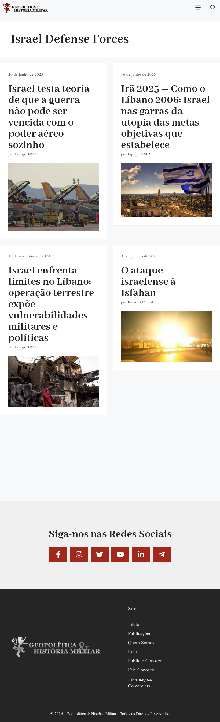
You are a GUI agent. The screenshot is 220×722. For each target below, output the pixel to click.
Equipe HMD (26, 154)
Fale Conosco (141, 669)
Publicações (139, 633)
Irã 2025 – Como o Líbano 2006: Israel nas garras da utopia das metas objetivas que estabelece (165, 117)
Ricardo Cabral (140, 302)
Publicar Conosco (145, 660)
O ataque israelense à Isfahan (148, 282)
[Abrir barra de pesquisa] (213, 8)
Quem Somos (141, 642)
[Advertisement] (110, 463)
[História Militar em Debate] (26, 8)
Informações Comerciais (140, 682)
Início (133, 624)
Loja (132, 651)
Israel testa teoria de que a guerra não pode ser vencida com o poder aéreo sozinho (49, 117)
